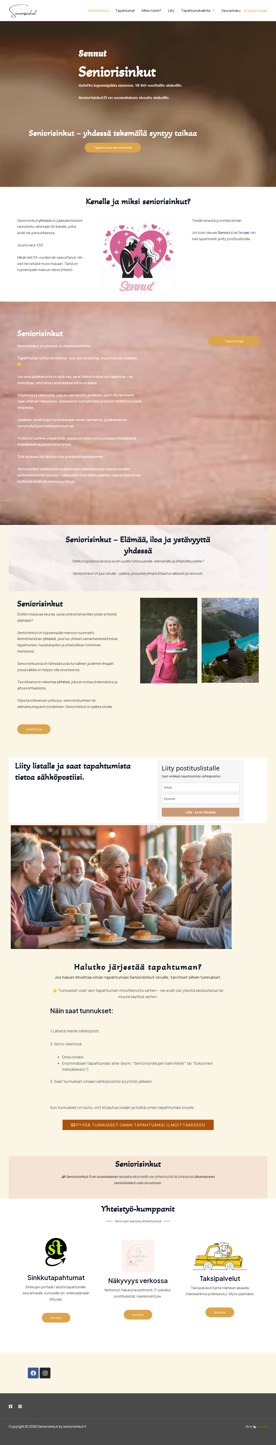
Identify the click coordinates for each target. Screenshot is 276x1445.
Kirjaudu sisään (255, 10)
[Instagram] (20, 1406)
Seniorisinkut (98, 10)
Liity (171, 10)
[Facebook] (11, 1406)
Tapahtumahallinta (195, 10)
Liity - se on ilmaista (201, 812)
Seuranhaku (230, 10)
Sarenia (262, 1426)
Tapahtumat (125, 10)
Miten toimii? (151, 10)
